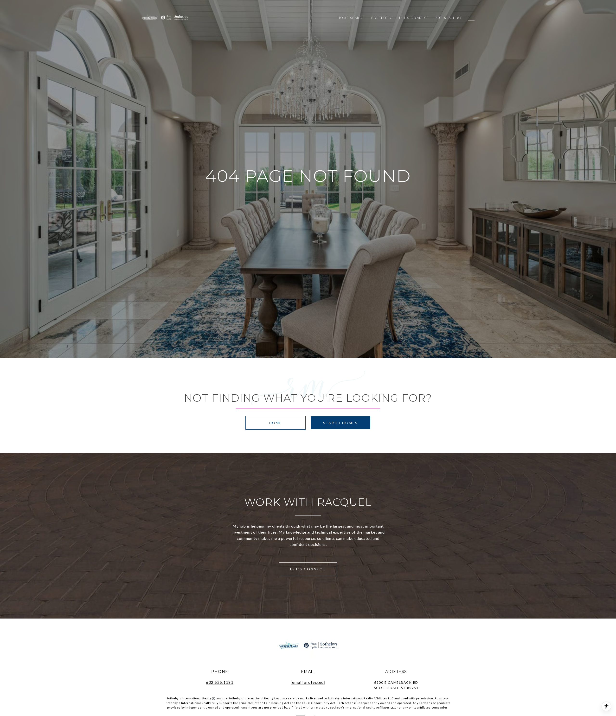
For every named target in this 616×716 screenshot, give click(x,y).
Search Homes (340, 423)
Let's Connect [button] (308, 569)
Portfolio (382, 18)
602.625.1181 (219, 682)
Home (275, 423)
